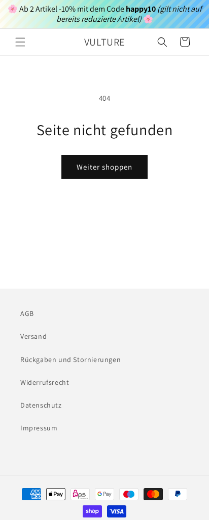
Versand (33, 336)
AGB (27, 313)
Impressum (38, 427)
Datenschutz (41, 405)
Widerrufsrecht (44, 382)
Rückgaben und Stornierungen (70, 359)
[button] (20, 42)
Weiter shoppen (104, 167)
